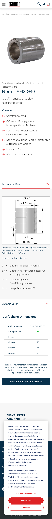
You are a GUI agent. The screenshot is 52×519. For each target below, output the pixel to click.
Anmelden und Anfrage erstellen (26, 381)
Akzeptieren (26, 500)
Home (4, 12)
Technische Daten (12, 184)
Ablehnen (26, 507)
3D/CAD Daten (10, 303)
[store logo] (14, 4)
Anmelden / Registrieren (46, 4)
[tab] (26, 184)
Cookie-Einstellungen (26, 493)
